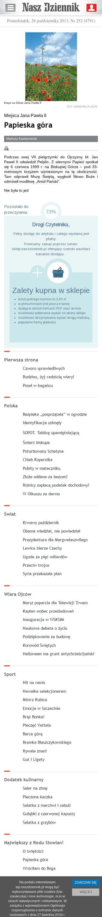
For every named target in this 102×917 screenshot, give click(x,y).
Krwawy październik (41, 522)
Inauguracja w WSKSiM (43, 619)
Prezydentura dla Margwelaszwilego (55, 539)
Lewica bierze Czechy (42, 548)
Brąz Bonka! (34, 716)
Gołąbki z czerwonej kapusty (49, 813)
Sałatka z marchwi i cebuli (46, 805)
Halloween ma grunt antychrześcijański (58, 653)
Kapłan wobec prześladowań (48, 611)
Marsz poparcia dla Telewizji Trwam (55, 602)
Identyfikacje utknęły (42, 422)
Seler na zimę (35, 788)
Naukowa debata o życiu (45, 628)
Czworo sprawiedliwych (44, 368)
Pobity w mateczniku (41, 468)
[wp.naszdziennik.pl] (51, 7)
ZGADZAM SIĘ (86, 882)
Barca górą (32, 733)
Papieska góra (35, 859)
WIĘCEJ (86, 892)
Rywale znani (35, 751)
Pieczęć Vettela (37, 725)
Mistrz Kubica (35, 699)
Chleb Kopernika (37, 459)
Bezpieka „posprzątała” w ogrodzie (55, 414)
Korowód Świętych (39, 645)
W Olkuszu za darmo (41, 493)
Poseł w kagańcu (38, 385)
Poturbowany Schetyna (43, 451)
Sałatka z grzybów (39, 822)
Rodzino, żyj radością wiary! (49, 376)
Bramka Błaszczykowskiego (47, 742)
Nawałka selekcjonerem (44, 691)
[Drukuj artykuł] (6, 148)
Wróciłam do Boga (39, 868)
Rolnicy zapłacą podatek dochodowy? (56, 485)
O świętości (33, 851)
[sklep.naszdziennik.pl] (51, 272)
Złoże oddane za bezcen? (45, 476)
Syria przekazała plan (42, 573)
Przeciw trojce (36, 565)
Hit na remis (34, 682)
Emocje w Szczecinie (41, 708)
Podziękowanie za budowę (46, 636)
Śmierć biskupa (36, 442)
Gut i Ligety (33, 759)
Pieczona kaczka (37, 796)
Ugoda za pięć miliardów (45, 556)
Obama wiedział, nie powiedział (51, 531)
